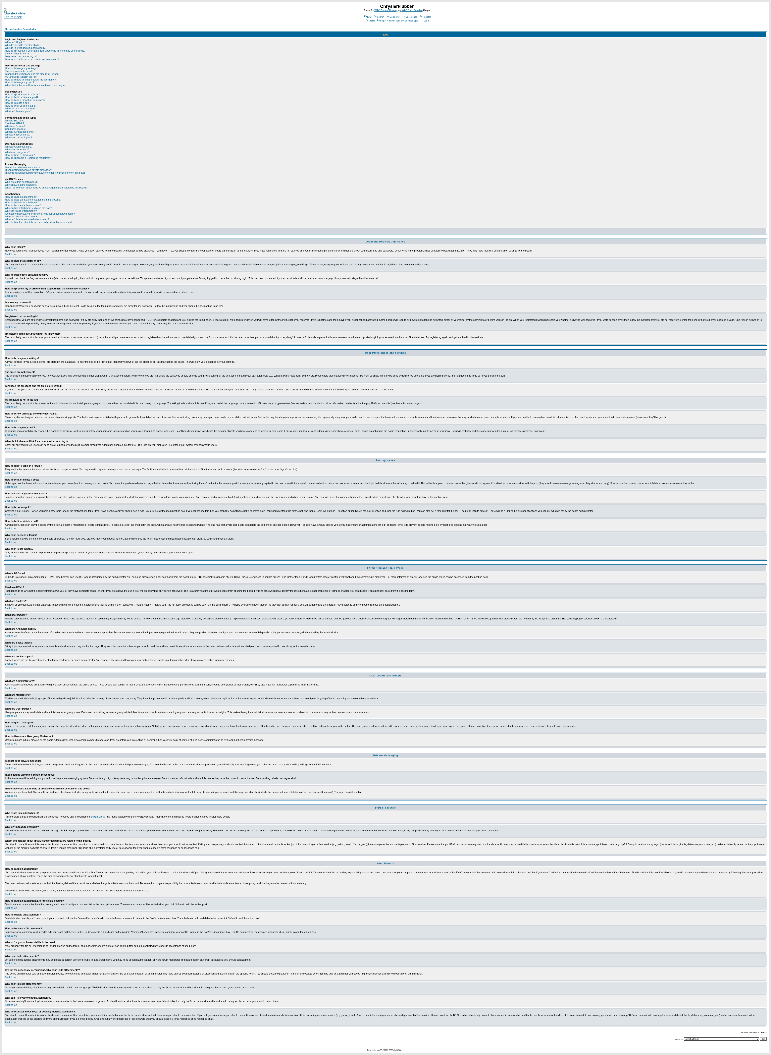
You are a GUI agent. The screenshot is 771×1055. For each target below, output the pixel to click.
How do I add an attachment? (21, 197)
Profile (372, 20)
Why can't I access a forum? (20, 108)
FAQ (369, 17)
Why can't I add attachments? (21, 211)
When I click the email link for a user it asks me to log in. (35, 85)
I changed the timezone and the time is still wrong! (32, 74)
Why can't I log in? (15, 42)
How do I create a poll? (17, 103)
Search (380, 17)
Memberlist (395, 17)
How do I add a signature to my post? (25, 100)
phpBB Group (98, 816)
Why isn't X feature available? (21, 184)
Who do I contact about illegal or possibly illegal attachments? (38, 222)
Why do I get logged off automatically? (25, 48)
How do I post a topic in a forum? (23, 94)
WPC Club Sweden (412, 10)
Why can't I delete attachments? (22, 216)
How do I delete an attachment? (22, 202)
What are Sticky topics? (17, 134)
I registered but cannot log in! (21, 56)
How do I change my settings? (21, 68)
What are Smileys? (15, 126)
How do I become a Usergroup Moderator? (28, 158)
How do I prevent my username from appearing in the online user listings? (45, 50)
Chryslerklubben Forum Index (20, 29)
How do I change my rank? (19, 82)
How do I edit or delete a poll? (21, 105)
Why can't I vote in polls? (18, 111)
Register (427, 17)
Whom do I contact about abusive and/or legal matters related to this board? (46, 187)
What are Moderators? (17, 149)
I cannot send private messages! (22, 167)
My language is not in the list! (21, 76)
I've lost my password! (17, 53)
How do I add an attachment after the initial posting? (33, 199)
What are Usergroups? (17, 152)
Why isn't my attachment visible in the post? (28, 208)
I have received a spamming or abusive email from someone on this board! (45, 172)
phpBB (379, 1050)
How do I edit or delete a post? (21, 97)
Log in (426, 20)
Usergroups (411, 17)
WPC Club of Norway (386, 10)
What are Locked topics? (18, 137)
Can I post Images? (15, 129)
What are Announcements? (20, 131)
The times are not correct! (19, 71)
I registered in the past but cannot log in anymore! (32, 59)
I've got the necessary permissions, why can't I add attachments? (40, 213)
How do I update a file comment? (23, 205)
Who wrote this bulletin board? (21, 182)
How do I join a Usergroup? (20, 155)
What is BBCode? (14, 120)
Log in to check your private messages (399, 20)
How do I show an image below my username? (30, 79)
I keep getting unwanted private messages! (28, 170)
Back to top (11, 254)
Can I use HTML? (14, 123)
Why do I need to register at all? (22, 45)
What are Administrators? (18, 146)
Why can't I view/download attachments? (27, 219)
